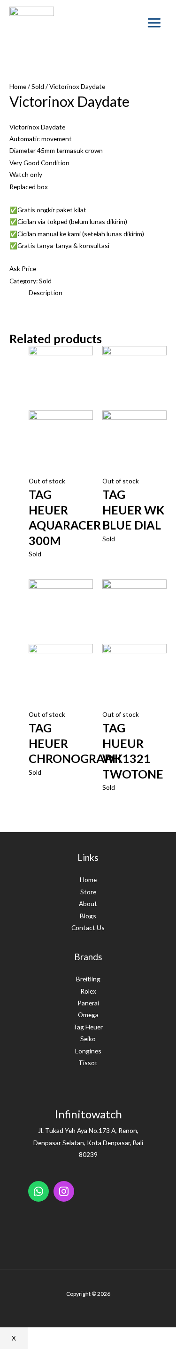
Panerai (88, 1003)
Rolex (88, 991)
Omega (88, 1015)
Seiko (88, 1039)
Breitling (88, 979)
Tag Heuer (88, 1027)
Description (45, 293)
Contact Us (88, 927)
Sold (37, 86)
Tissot (88, 1063)
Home (17, 86)
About (88, 903)
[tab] (98, 292)
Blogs (88, 916)
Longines (88, 1051)
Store (88, 892)
